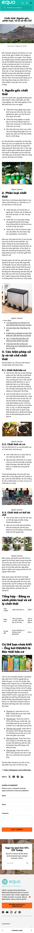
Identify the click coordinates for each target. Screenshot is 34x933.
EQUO (8, 924)
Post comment (17, 829)
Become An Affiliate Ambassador (17, 905)
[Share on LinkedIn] (22, 777)
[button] (27, 3)
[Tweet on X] (9, 777)
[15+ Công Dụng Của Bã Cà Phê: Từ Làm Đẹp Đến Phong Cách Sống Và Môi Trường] (31, 930)
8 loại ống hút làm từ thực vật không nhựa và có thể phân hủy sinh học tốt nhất (19, 346)
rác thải (19, 98)
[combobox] (17, 8)
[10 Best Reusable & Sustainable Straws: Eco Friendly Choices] (3, 930)
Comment (5, 813)
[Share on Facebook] (14, 777)
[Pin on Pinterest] (18, 777)
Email (4, 804)
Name (4, 796)
